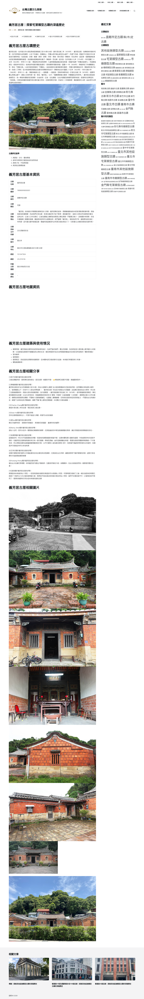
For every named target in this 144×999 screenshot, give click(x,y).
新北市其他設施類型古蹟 (110, 130)
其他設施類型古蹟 (112, 50)
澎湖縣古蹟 (123, 100)
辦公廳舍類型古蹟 (115, 78)
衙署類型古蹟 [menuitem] (112, 10)
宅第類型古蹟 (115, 59)
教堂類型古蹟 (120, 64)
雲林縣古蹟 (111, 113)
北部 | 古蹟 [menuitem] (101, 2)
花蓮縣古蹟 (105, 109)
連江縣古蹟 (122, 109)
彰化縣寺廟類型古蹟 (124, 126)
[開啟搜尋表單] (134, 11)
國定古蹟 (103, 37)
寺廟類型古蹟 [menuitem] (90, 10)
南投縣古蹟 (105, 89)
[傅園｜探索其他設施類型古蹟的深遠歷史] (29, 969)
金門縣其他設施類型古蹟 (111, 181)
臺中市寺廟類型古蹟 (112, 152)
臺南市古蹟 (127, 104)
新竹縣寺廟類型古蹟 (108, 142)
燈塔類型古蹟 (129, 68)
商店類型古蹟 (127, 51)
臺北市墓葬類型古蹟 (121, 157)
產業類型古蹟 (118, 71)
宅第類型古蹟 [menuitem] (101, 10)
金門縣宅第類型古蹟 (113, 185)
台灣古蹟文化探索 (32, 9)
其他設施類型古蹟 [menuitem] (124, 10)
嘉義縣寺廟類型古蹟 (107, 121)
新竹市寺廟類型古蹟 (115, 139)
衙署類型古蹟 (125, 74)
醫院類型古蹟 (126, 78)
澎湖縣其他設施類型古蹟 (125, 145)
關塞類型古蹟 (111, 81)
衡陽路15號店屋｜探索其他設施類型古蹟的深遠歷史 (113, 984)
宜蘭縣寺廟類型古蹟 (114, 123)
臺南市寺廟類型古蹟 (116, 178)
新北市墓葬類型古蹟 (125, 130)
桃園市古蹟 (112, 100)
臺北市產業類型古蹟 (120, 165)
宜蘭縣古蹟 (110, 92)
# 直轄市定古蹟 (40, 36)
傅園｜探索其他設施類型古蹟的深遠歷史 (23, 984)
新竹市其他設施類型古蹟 (123, 137)
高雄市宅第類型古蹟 (119, 191)
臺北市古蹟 (113, 104)
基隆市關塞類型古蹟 (119, 121)
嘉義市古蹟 (114, 89)
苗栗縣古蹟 (114, 109)
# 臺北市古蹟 (14, 36)
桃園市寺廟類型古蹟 (113, 145)
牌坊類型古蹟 (106, 71)
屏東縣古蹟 (120, 92)
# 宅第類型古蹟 (26, 36)
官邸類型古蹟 (127, 59)
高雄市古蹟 (122, 113)
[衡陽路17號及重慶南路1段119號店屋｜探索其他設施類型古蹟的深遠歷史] (72, 969)
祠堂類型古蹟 (112, 74)
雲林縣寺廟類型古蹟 (120, 189)
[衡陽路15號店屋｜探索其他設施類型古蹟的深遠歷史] (115, 969)
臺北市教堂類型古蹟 (108, 165)
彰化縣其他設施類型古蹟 (127, 123)
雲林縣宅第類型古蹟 (109, 188)
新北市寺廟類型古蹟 (124, 134)
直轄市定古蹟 (114, 37)
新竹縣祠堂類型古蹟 (119, 142)
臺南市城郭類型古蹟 (116, 174)
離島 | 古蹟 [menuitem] (129, 2)
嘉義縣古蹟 (124, 88)
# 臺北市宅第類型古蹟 (55, 36)
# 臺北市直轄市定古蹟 (73, 36)
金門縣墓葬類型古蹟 (125, 181)
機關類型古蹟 (119, 68)
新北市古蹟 (112, 96)
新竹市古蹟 (125, 96)
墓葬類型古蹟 (123, 54)
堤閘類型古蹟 (112, 55)
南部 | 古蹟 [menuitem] (120, 2)
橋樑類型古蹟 (109, 67)
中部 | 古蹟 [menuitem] (110, 2)
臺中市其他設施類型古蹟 (115, 148)
